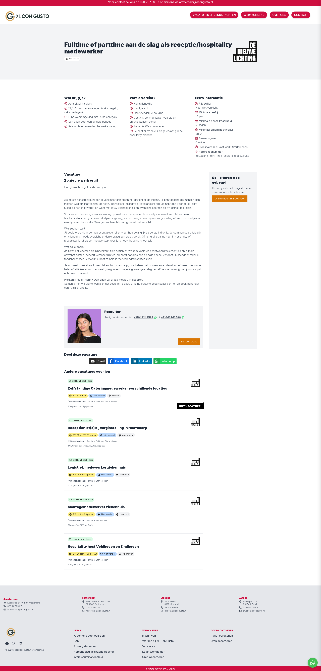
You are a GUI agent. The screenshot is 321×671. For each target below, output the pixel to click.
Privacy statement (85, 646)
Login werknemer (153, 651)
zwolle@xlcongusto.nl (254, 611)
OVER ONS (279, 15)
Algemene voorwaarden (89, 635)
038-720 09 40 (250, 607)
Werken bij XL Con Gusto (158, 641)
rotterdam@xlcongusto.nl (98, 611)
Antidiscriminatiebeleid (88, 657)
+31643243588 (143, 317)
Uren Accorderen (153, 657)
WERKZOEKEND (254, 15)
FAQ (76, 641)
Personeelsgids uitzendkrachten (94, 651)
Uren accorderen (221, 641)
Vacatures (148, 646)
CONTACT (301, 15)
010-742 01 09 (93, 607)
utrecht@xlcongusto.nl (175, 611)
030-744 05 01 (172, 607)
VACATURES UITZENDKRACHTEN (214, 15)
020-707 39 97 (149, 2)
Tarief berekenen (222, 635)
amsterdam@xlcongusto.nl (196, 2)
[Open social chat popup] (313, 663)
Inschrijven (149, 635)
